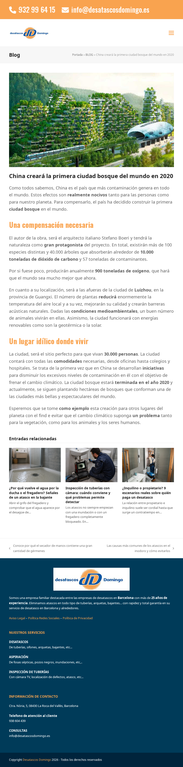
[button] (171, 33)
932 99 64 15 (37, 9)
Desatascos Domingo (37, 760)
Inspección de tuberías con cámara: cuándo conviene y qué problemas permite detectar (88, 495)
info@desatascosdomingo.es (110, 9)
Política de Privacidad (78, 618)
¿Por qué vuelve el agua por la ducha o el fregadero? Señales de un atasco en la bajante (34, 493)
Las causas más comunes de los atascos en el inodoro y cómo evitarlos (134, 548)
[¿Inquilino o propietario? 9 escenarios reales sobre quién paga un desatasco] (148, 465)
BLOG (89, 55)
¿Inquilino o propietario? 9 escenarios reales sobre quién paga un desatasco (146, 493)
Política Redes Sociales (44, 618)
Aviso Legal (17, 618)
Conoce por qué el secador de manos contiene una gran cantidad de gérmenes (50, 548)
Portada (77, 55)
